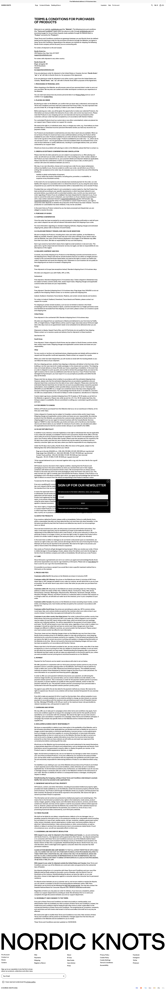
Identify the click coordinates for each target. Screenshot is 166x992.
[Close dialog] (108, 481)
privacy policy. (83, 508)
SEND (83, 503)
